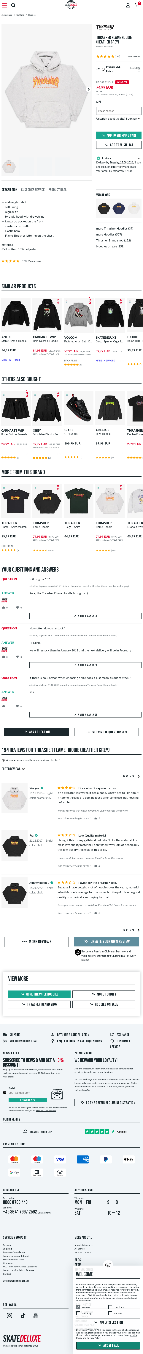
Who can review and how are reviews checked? (33, 760)
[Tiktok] (22, 1316)
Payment (7, 1245)
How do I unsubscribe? (46, 1110)
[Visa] (60, 1160)
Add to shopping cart (122, 136)
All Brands (79, 1248)
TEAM (77, 1265)
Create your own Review (110, 942)
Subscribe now (27, 1100)
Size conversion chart (24, 1041)
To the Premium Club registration (110, 1103)
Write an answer (87, 616)
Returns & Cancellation (73, 1035)
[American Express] (83, 1160)
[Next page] (139, 776)
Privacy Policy (94, 1338)
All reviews (8, 1263)
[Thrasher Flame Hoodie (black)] (104, 214)
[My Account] (128, 5)
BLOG (77, 1260)
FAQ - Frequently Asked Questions (79, 1041)
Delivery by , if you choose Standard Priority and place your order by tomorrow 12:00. (118, 164)
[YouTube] (35, 1316)
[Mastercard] (14, 1160)
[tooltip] (139, 70)
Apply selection (111, 1323)
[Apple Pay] (129, 1160)
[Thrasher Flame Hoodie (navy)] (119, 214)
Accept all (111, 1346)
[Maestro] (37, 1160)
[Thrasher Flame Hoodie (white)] (134, 214)
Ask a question (39, 732)
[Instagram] (9, 1316)
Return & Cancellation (14, 1252)
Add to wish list (122, 145)
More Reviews (40, 942)
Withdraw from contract (16, 1281)
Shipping (14, 1035)
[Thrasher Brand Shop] (119, 28)
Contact (7, 1273)
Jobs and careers (82, 1252)
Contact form (44, 1212)
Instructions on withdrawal (16, 1256)
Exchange (123, 1035)
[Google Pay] (14, 1173)
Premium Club (101, 951)
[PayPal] (106, 1160)
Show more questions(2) (109, 732)
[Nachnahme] (60, 1173)
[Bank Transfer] (37, 1173)
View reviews (133, 56)
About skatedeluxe (83, 1245)
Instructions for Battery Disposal (18, 1270)
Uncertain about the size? (116, 118)
